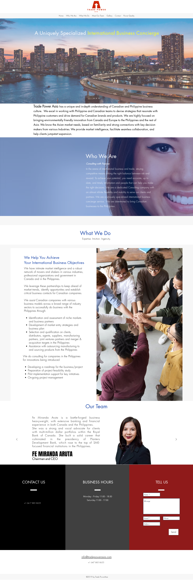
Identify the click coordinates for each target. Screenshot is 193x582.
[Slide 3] (99, 98)
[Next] (178, 61)
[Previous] (14, 61)
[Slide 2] (96, 98)
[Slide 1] (94, 98)
